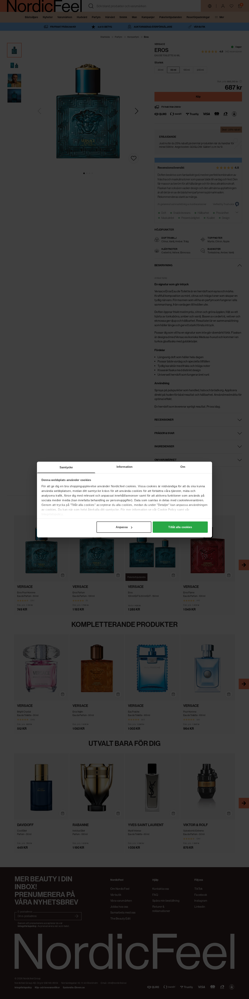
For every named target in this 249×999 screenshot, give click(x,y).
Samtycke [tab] (66, 467)
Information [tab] (124, 466)
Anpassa (122, 527)
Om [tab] (182, 466)
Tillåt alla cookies (180, 527)
